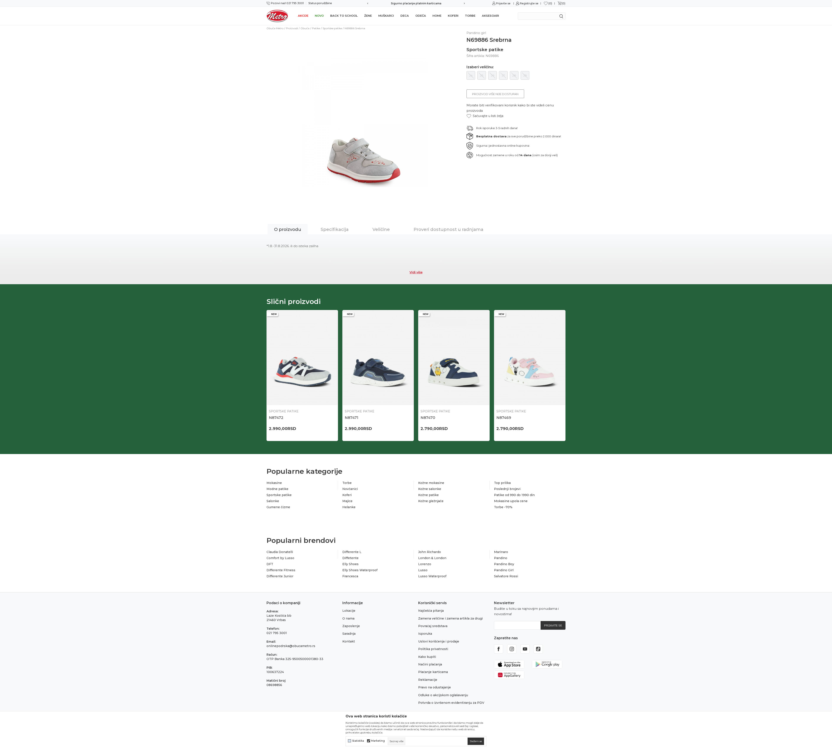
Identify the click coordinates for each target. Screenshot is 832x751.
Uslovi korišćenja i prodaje (438, 641)
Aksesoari (490, 15)
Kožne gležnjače (431, 501)
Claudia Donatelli (279, 552)
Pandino (500, 558)
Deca (404, 15)
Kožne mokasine (431, 483)
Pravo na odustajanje (434, 687)
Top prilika (502, 483)
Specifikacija (335, 229)
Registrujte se (529, 3)
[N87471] (378, 357)
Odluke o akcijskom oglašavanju (443, 695)
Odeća (420, 15)
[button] (484, 116)
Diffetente (350, 558)
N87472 (276, 417)
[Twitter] (538, 649)
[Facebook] (498, 649)
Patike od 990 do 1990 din (514, 495)
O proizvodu (287, 229)
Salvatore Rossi (506, 576)
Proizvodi (292, 28)
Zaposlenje (351, 626)
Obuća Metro (274, 28)
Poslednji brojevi (507, 489)
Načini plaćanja (430, 664)
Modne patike (277, 489)
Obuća (305, 28)
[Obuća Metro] (277, 16)
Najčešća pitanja (431, 611)
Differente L (351, 552)
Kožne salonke (429, 489)
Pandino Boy (504, 564)
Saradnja (349, 634)
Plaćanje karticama (433, 672)
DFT (269, 564)
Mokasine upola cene (511, 501)
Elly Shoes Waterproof (359, 570)
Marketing (378, 741)
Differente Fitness (280, 570)
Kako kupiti (427, 657)
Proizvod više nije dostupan (495, 94)
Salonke (272, 501)
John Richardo (429, 552)
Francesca (350, 576)
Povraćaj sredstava (432, 626)
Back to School (344, 15)
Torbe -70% (503, 507)
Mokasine (274, 483)
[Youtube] (525, 649)
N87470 (428, 417)
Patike (316, 28)
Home (436, 15)
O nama (348, 618)
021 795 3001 (276, 633)
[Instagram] (511, 649)
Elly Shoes (350, 564)
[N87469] (529, 357)
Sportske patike (332, 28)
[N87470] (453, 357)
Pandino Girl (504, 570)
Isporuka (425, 634)
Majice (347, 501)
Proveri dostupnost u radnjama (448, 229)
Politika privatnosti (433, 649)
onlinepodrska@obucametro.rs (290, 646)
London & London (432, 558)
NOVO (319, 15)
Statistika (358, 741)
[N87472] (302, 357)
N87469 (503, 417)
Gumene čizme (278, 507)
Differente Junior (279, 576)
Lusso (422, 570)
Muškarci (386, 15)
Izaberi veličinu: (480, 67)
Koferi (453, 15)
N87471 (351, 417)
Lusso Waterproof (432, 576)
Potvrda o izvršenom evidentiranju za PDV (451, 703)
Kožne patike (428, 495)
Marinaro (501, 552)
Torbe (470, 15)
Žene (368, 15)
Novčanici (350, 489)
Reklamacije (427, 680)
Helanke (349, 507)
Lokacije (348, 611)
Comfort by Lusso (280, 558)
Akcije (303, 15)
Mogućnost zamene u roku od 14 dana (416, 3)
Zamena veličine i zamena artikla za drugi (450, 618)
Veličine (381, 229)
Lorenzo (424, 564)
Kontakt (348, 641)
